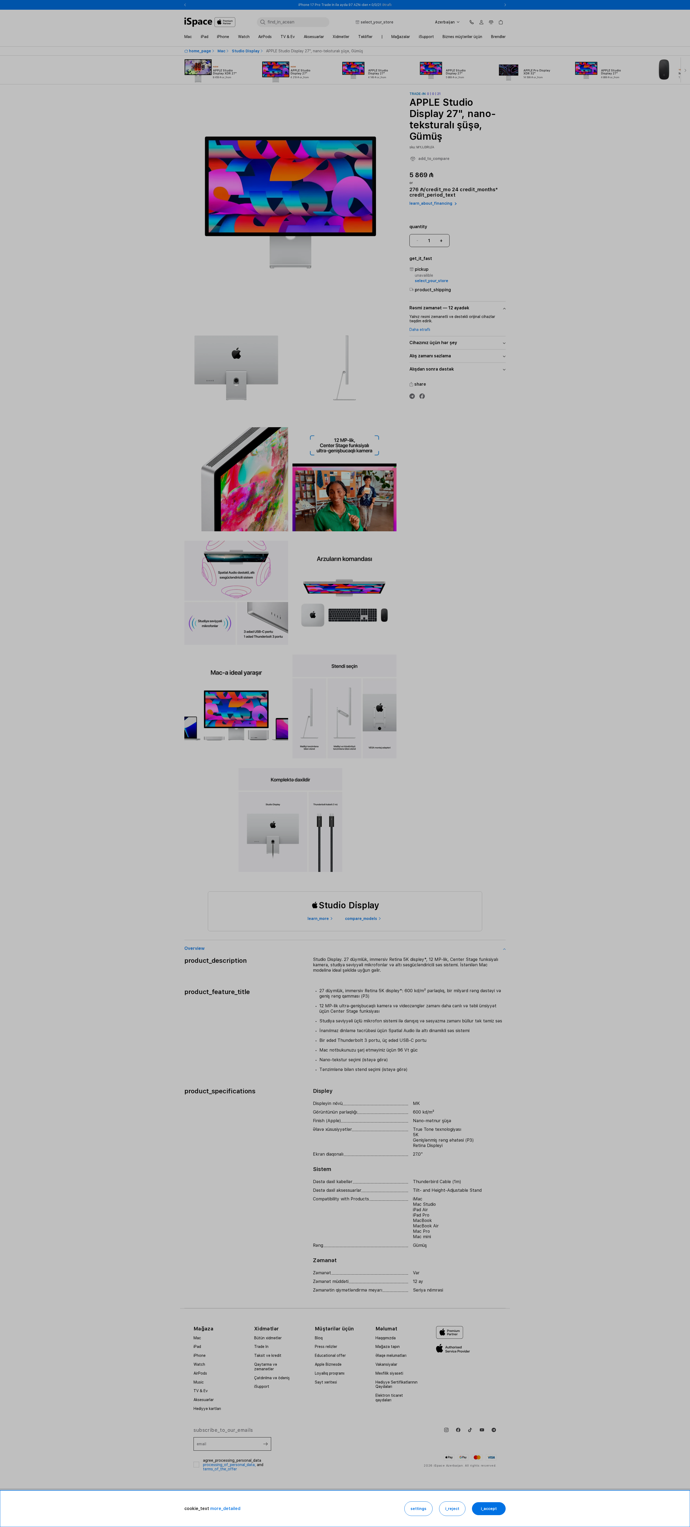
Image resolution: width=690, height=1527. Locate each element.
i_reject (452, 1509)
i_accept (489, 1509)
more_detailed (225, 1508)
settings (418, 1509)
